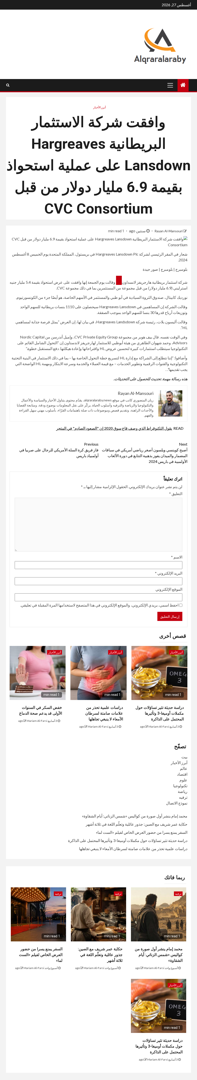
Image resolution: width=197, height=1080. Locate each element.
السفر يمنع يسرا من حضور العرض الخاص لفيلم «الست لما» (141, 832)
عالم (183, 768)
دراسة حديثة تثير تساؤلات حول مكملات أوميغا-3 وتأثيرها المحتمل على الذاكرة (159, 713)
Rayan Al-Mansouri (168, 231)
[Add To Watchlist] (119, 280)
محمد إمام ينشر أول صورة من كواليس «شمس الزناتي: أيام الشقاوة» (134, 816)
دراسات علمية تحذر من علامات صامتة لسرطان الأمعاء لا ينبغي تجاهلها (104, 713)
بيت (184, 757)
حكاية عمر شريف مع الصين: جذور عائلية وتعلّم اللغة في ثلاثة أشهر (136, 824)
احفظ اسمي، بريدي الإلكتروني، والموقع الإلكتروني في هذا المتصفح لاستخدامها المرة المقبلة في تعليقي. (99, 605)
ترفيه (183, 797)
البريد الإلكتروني (168, 573)
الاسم (176, 557)
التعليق (175, 493)
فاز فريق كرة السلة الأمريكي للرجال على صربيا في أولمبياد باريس (58, 450)
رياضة (182, 791)
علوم (183, 780)
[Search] (8, 85)
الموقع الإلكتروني (168, 589)
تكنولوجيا (180, 785)
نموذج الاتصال (176, 803)
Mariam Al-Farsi (158, 726)
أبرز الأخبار (99, 107)
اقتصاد (182, 774)
